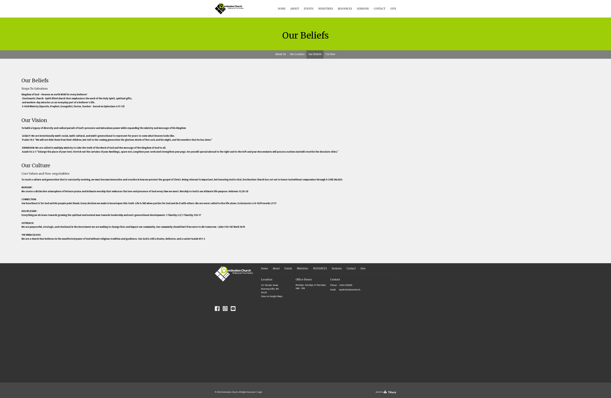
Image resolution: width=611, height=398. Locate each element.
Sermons (363, 8)
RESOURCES (345, 8)
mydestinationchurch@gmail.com (350, 289)
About (294, 8)
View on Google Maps (272, 296)
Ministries (325, 8)
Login (260, 392)
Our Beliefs (315, 54)
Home (282, 8)
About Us (280, 54)
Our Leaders (297, 54)
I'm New (330, 54)
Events (308, 8)
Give (393, 8)
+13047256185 (345, 285)
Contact (379, 8)
